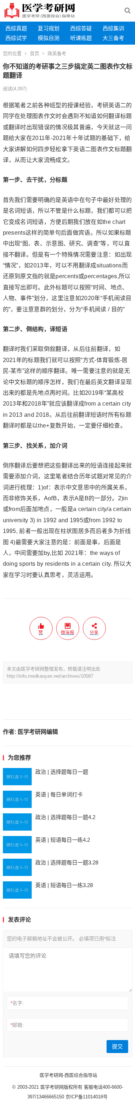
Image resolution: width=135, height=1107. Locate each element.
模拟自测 (48, 38)
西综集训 (113, 28)
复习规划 (48, 28)
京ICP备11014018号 (86, 1096)
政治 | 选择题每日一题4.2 (65, 817)
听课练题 (81, 38)
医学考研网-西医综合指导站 (68, 1075)
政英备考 (57, 53)
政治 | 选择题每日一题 (61, 772)
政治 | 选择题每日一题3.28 (66, 862)
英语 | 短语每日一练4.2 (62, 840)
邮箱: (17, 1025)
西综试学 (16, 38)
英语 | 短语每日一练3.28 (64, 885)
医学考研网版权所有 (61, 1087)
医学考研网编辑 (38, 732)
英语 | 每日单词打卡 (59, 794)
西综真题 (16, 28)
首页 (34, 53)
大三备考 (113, 38)
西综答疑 (81, 28)
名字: (17, 1003)
